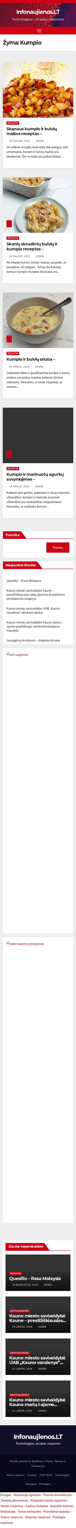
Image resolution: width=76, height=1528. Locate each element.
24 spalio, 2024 (19, 366)
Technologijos (62, 1475)
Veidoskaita (7, 1511)
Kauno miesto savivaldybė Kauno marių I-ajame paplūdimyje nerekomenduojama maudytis (35, 626)
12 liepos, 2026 (22, 1369)
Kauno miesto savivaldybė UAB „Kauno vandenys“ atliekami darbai (37, 1362)
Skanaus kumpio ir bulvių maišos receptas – (31, 131)
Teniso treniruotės (29, 1511)
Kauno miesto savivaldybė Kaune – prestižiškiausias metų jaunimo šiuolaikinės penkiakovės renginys (36, 594)
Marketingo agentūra (27, 1495)
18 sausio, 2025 (20, 256)
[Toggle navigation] (39, 30)
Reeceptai (13, 123)
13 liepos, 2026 (22, 1327)
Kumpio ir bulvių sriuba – (30, 359)
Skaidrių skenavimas (14, 1500)
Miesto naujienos (12, 1506)
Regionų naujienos (37, 1517)
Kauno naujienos (12, 1517)
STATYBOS (45, 1475)
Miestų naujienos (19, 1311)
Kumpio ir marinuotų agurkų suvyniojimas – (34, 477)
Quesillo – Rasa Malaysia (24, 580)
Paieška (13, 535)
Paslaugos (45, 1484)
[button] (71, 30)
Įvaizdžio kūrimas (62, 1506)
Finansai (32, 1475)
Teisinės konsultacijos (57, 1495)
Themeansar (37, 1466)
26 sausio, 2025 (20, 141)
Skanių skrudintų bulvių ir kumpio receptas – (31, 246)
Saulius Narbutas (36, 1506)
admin (40, 141)
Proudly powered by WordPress (27, 1461)
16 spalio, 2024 (19, 486)
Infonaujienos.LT (38, 12)
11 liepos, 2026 (22, 1411)
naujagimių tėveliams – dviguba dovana (33, 640)
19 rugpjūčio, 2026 (25, 1285)
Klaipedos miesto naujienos (48, 1500)
